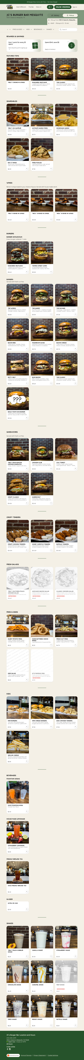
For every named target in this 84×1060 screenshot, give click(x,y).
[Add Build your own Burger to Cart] (26, 417)
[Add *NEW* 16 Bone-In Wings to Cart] (75, 219)
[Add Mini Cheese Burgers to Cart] (51, 726)
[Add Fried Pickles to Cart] (51, 168)
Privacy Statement (40, 1055)
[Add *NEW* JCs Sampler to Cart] (26, 134)
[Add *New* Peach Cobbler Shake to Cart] (26, 956)
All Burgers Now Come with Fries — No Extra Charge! (42, 2)
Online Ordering (63, 7)
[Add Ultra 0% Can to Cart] (26, 909)
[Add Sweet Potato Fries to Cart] (26, 644)
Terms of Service (26, 1055)
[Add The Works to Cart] (26, 314)
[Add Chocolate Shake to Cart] (26, 990)
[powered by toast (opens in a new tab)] (13, 1055)
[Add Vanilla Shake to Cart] (51, 956)
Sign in (75, 7)
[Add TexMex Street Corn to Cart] (51, 271)
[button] (39, 7)
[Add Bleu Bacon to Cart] (51, 383)
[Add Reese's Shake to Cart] (51, 1025)
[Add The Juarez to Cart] (51, 314)
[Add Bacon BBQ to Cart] (26, 348)
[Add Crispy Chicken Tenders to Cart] (26, 550)
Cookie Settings (53, 1055)
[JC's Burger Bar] (10, 7)
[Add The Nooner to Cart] (75, 314)
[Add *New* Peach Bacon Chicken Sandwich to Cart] (26, 468)
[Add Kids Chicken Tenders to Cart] (75, 726)
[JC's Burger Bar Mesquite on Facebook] (8, 1049)
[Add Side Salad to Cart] (26, 679)
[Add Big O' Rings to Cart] (26, 168)
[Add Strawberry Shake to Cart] (75, 956)
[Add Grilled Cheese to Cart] (26, 761)
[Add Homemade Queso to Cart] (75, 134)
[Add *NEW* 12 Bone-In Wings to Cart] (26, 88)
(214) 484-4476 (11, 1038)
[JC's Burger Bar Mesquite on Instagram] (10, 1049)
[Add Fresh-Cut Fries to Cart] (75, 644)
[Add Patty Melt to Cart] (26, 383)
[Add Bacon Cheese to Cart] (75, 348)
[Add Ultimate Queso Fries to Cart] (51, 134)
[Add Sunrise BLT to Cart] (51, 503)
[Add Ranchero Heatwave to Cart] (51, 88)
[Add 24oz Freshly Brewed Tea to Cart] (26, 891)
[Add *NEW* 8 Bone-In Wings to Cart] (26, 219)
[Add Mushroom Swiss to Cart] (51, 348)
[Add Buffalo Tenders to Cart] (75, 550)
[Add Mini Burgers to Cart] (26, 726)
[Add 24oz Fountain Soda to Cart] (26, 811)
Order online (11, 1046)
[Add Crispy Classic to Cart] (26, 503)
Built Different (21, 7)
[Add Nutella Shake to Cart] (75, 1025)
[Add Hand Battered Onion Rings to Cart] (51, 644)
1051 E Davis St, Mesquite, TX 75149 (18, 1040)
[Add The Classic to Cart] (75, 88)
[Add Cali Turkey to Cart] (75, 468)
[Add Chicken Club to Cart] (51, 468)
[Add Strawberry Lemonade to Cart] (26, 851)
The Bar (31, 7)
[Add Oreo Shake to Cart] (26, 1025)
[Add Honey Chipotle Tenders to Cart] (51, 550)
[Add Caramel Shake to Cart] (51, 990)
